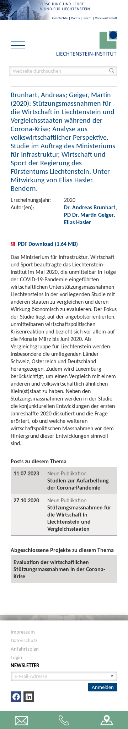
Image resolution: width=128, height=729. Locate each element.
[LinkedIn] (28, 696)
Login (16, 657)
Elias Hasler (77, 222)
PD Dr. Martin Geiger (89, 214)
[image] (87, 42)
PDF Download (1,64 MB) (48, 244)
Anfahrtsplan (25, 649)
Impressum (23, 632)
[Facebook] (16, 696)
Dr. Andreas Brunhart (90, 207)
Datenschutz (24, 640)
